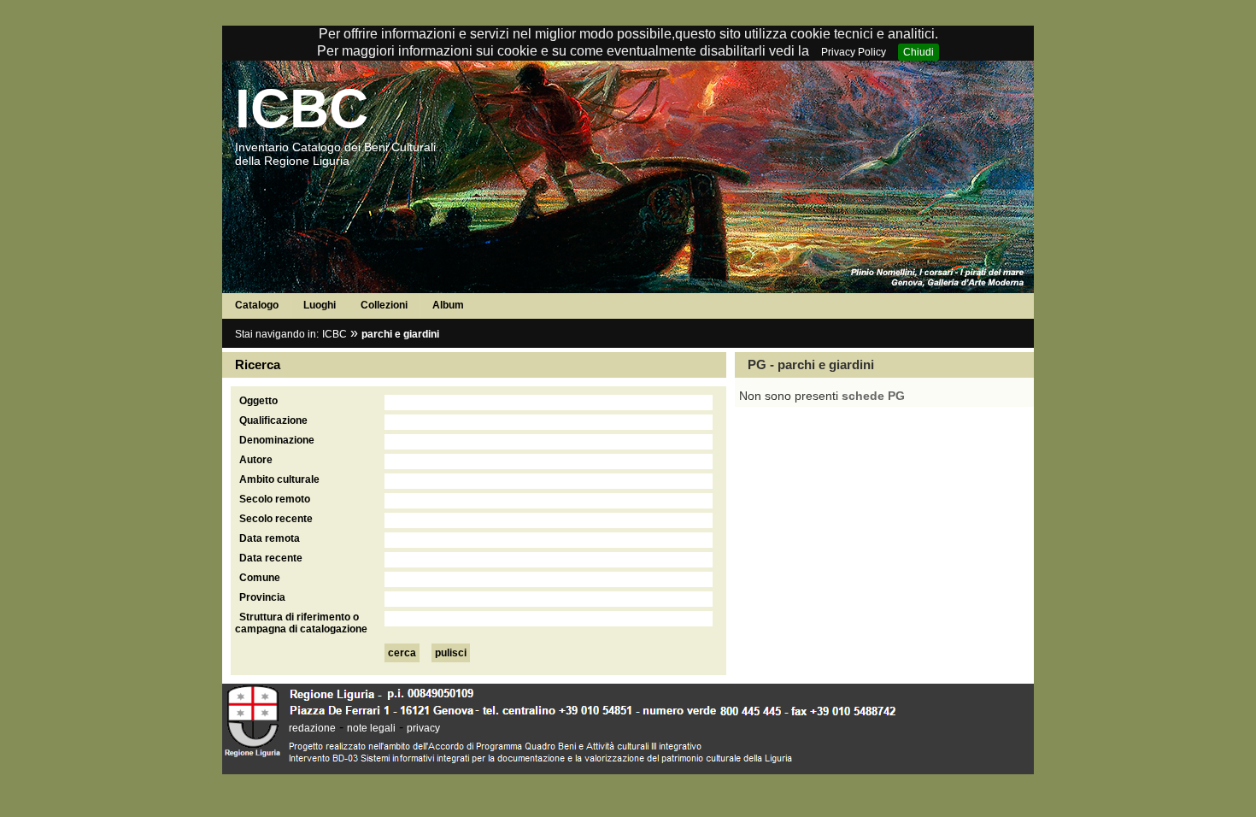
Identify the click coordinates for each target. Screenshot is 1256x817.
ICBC (301, 108)
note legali (371, 728)
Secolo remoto (274, 499)
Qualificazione (273, 420)
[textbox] (548, 402)
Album (448, 305)
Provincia (262, 597)
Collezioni (384, 305)
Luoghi (319, 305)
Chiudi (918, 52)
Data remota (269, 538)
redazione (312, 728)
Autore (256, 460)
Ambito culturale (279, 479)
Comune (259, 578)
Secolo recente (276, 519)
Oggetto (258, 401)
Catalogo (257, 305)
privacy (423, 728)
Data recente (270, 558)
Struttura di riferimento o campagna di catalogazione (301, 623)
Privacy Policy (853, 52)
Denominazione (276, 440)
